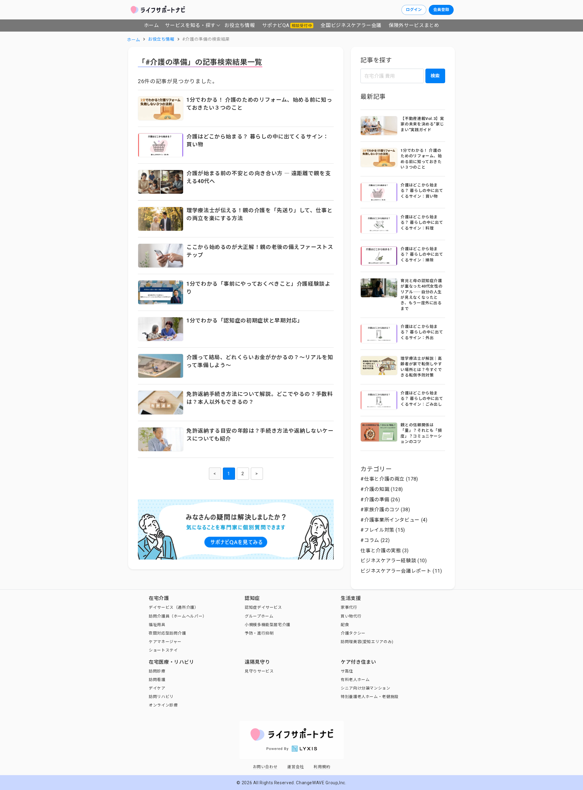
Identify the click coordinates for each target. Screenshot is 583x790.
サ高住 (347, 671)
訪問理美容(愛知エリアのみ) (367, 641)
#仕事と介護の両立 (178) (389, 479)
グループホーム (259, 616)
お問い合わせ (265, 766)
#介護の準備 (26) (380, 499)
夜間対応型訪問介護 (167, 633)
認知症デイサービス (263, 607)
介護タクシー (353, 633)
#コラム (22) (375, 540)
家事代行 (349, 607)
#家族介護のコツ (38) (385, 509)
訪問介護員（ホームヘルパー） (178, 616)
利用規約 (322, 766)
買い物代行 (351, 616)
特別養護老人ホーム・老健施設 (370, 696)
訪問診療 (157, 671)
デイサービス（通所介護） (174, 607)
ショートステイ (163, 650)
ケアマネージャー (165, 641)
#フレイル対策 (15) (382, 530)
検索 (435, 76)
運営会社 (295, 766)
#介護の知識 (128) (381, 489)
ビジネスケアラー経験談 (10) (393, 561)
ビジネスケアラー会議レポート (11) (401, 571)
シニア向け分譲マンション (365, 688)
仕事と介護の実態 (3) (384, 550)
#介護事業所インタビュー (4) (393, 520)
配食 (345, 624)
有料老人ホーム (355, 679)
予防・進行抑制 (259, 633)
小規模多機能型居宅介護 (267, 624)
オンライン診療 (163, 705)
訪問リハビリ (161, 696)
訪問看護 (157, 679)
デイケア (157, 688)
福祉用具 (157, 624)
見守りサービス (259, 671)
